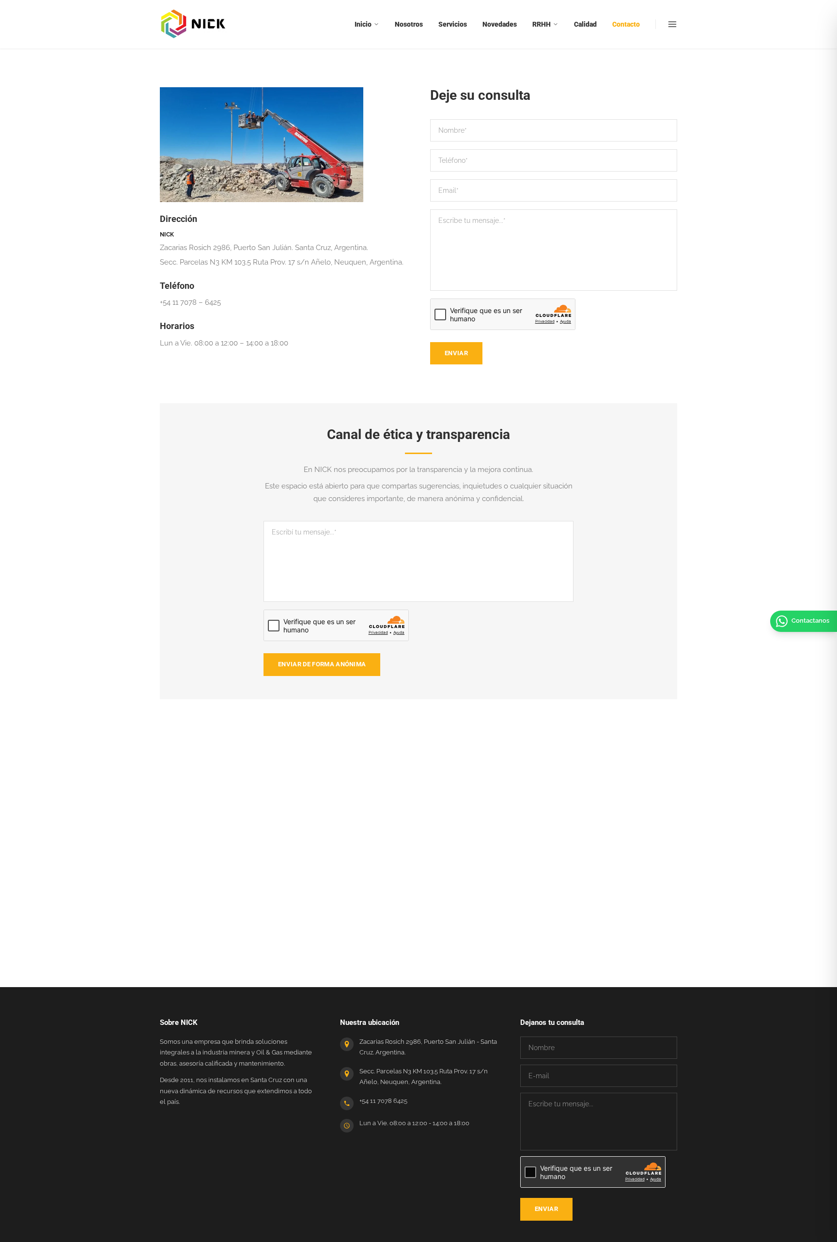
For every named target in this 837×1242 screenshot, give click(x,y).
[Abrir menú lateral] (666, 24)
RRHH (541, 24)
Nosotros (409, 24)
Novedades (499, 24)
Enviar (456, 353)
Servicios (452, 24)
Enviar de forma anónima (322, 664)
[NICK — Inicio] (193, 24)
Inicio (363, 24)
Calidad (585, 24)
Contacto (626, 24)
